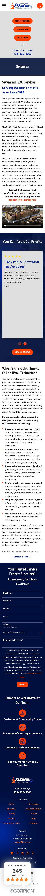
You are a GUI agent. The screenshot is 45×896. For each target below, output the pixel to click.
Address (6, 624)
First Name (8, 593)
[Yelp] (27, 853)
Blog (34, 818)
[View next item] (25, 343)
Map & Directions (22, 842)
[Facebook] (17, 853)
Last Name (8, 601)
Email (5, 617)
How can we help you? (13, 640)
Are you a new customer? (14, 632)
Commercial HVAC (11, 823)
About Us (11, 808)
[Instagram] (22, 853)
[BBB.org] (33, 853)
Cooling (11, 813)
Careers (33, 813)
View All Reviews (22, 352)
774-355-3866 (22, 54)
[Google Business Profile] (12, 853)
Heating (11, 818)
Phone (6, 609)
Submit (22, 684)
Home (11, 804)
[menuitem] (34, 884)
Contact (34, 823)
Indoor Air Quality (33, 808)
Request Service (22, 21)
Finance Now (22, 38)
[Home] (21, 5)
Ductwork (33, 804)
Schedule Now (22, 29)
